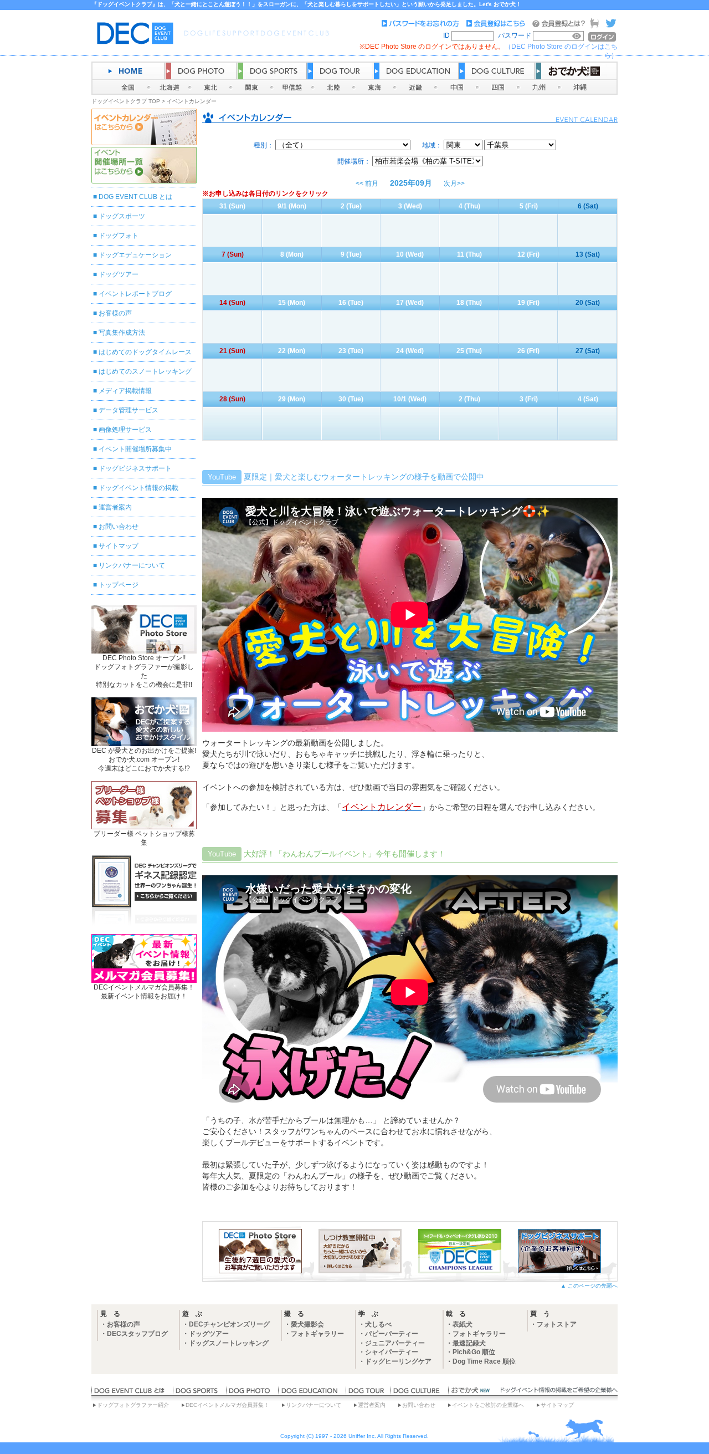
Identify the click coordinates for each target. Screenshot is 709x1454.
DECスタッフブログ (137, 1334)
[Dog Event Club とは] (132, 1393)
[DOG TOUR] (368, 1393)
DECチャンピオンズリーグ (229, 1324)
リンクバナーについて (132, 565)
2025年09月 (411, 182)
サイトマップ (118, 546)
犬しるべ (378, 1324)
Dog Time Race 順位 (484, 1361)
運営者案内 (115, 507)
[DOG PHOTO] (252, 1393)
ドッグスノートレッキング (229, 1343)
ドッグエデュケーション (135, 255)
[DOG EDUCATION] (312, 1393)
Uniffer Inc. (362, 1436)
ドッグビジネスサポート (135, 468)
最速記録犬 (469, 1343)
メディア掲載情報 (125, 391)
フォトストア (557, 1324)
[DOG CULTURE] (419, 1393)
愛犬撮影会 (307, 1324)
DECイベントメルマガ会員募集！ (227, 1405)
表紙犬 (462, 1324)
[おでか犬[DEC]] (471, 1393)
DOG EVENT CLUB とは (135, 197)
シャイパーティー (391, 1352)
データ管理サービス (128, 410)
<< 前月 (367, 183)
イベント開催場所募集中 (135, 449)
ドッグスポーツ (122, 216)
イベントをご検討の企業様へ (488, 1405)
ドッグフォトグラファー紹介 (133, 1405)
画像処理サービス (125, 429)
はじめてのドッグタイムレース (145, 352)
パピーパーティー (391, 1334)
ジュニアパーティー (395, 1343)
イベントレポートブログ (135, 294)
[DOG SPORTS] (199, 1393)
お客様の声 (115, 313)
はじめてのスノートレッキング (145, 371)
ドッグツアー (118, 274)
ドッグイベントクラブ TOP (125, 101)
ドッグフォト (118, 235)
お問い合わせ (118, 526)
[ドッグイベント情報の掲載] (557, 1393)
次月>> (454, 183)
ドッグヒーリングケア (398, 1361)
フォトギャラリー (317, 1334)
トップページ (118, 585)
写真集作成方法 (122, 332)
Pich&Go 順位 (474, 1352)
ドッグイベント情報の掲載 (138, 488)
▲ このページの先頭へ (589, 1286)
